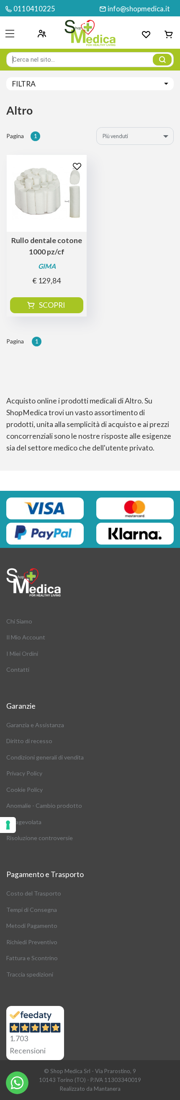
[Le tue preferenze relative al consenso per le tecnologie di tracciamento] (8, 825)
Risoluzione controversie (39, 837)
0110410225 (34, 8)
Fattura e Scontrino (32, 957)
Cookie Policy (24, 789)
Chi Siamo (19, 621)
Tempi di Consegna (31, 909)
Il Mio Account (25, 637)
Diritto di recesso (29, 740)
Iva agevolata (23, 821)
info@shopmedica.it (139, 8)
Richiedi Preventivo (31, 941)
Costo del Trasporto (33, 893)
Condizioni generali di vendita (45, 757)
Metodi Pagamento (31, 925)
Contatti (17, 669)
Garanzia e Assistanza (35, 724)
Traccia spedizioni (29, 974)
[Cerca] (162, 59)
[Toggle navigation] (10, 33)
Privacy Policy (24, 773)
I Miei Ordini (22, 653)
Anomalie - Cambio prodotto (44, 805)
